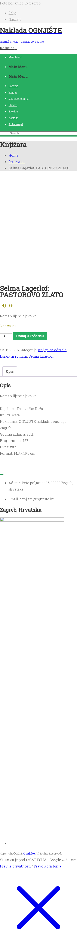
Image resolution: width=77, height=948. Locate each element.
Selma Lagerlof (41, 356)
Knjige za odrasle (52, 350)
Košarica (7, 48)
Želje (12, 13)
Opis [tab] (9, 371)
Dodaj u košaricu (30, 336)
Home (13, 155)
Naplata (15, 19)
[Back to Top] (1, 474)
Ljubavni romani (13, 356)
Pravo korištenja (47, 866)
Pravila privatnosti (15, 866)
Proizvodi (17, 161)
